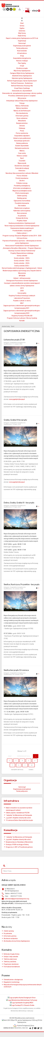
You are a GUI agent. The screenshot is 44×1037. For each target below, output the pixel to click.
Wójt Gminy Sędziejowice (22, 71)
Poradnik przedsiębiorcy (22, 186)
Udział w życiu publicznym (22, 138)
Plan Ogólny (22, 63)
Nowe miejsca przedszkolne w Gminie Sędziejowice (22, 226)
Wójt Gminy (22, 33)
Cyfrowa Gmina (22, 238)
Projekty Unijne (22, 220)
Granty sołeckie (22, 255)
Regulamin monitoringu (11, 982)
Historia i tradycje (22, 61)
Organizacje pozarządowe (22, 46)
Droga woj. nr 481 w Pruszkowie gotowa (19, 847)
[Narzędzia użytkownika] (37, 343)
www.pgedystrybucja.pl (17, 399)
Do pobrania (22, 216)
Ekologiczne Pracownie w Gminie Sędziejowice (22, 280)
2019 (22, 288)
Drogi (22, 56)
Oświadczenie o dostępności (13, 979)
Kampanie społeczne (22, 148)
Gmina (22, 26)
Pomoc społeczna (22, 133)
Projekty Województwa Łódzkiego (22, 253)
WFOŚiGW (22, 275)
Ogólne (22, 28)
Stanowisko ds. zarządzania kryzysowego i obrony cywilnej (22, 93)
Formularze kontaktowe (12, 966)
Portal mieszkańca (22, 178)
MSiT (22, 303)
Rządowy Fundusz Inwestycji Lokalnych (22, 295)
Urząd (22, 66)
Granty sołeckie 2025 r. (22, 266)
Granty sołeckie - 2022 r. (22, 260)
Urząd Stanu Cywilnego (22, 88)
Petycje (22, 103)
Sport (22, 158)
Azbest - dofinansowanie (22, 278)
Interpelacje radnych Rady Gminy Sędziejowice (22, 101)
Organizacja (22, 41)
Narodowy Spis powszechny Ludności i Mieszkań (22, 173)
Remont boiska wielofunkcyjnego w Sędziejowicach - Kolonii (22, 268)
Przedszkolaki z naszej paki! (22, 230)
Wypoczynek (22, 163)
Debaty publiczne (22, 143)
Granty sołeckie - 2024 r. (22, 263)
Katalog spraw (22, 198)
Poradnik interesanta (22, 203)
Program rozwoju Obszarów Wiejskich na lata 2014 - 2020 (22, 235)
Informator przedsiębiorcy (22, 188)
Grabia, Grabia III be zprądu (15, 420)
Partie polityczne (22, 48)
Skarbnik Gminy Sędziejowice (22, 76)
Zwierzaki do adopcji (22, 168)
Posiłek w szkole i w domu (22, 300)
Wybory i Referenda (22, 106)
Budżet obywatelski (22, 145)
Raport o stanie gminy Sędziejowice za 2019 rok (22, 38)
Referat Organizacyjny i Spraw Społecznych (22, 81)
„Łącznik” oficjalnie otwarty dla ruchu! (18, 818)
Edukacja (22, 128)
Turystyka (22, 161)
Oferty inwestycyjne (22, 193)
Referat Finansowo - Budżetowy (22, 83)
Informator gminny (22, 116)
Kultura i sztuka (22, 156)
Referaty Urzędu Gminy (11, 954)
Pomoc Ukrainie (22, 176)
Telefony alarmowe (10, 959)
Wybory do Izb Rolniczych (22, 111)
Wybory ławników (22, 108)
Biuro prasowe (22, 213)
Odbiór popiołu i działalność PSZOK (17, 813)
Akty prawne (22, 98)
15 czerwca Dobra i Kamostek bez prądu (19, 820)
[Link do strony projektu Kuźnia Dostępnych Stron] (22, 997)
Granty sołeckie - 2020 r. (22, 258)
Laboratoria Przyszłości (22, 298)
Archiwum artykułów (11, 938)
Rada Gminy (22, 36)
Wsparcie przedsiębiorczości (22, 191)
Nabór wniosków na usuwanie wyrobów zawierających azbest (19, 809)
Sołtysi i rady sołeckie (11, 956)
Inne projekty (22, 293)
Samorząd (22, 43)
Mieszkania (22, 120)
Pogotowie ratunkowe (11, 964)
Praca (22, 131)
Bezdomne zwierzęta (22, 166)
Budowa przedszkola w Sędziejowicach (22, 223)
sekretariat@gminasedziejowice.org (17, 899)
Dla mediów (22, 205)
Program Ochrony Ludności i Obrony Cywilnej (22, 318)
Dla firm (22, 180)
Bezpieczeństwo (22, 123)
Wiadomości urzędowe (22, 208)
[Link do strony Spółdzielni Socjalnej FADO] (22, 1003)
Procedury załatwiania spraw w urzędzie (22, 96)
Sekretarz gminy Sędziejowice (22, 78)
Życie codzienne (22, 118)
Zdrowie (22, 126)
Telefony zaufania (10, 961)
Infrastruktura (22, 53)
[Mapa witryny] (19, 9)
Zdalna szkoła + (22, 233)
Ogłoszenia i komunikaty (22, 201)
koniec (31, 769)
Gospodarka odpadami (22, 136)
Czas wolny (22, 153)
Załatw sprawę (22, 195)
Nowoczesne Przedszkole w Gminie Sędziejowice (22, 245)
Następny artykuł (17, 769)
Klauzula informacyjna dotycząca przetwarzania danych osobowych (23, 986)
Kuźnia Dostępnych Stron (25, 1025)
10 (31, 765)
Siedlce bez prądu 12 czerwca (16, 670)
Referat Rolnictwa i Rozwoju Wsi (22, 86)
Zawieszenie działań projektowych (22, 228)
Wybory (22, 151)
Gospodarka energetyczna (22, 58)
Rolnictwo (22, 170)
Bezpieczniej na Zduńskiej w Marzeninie (19, 842)
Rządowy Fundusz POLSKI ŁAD (22, 316)
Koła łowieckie (22, 51)
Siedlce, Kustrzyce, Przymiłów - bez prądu (21, 584)
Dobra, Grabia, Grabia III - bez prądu (19, 502)
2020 (22, 291)
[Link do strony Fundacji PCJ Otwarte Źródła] (22, 1005)
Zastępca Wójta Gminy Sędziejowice (22, 73)
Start (22, 23)
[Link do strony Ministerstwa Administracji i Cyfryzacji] (21, 1000)
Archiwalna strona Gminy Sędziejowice (17, 941)
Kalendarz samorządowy (22, 210)
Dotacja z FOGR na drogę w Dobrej (17, 844)
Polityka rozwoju (21, 183)
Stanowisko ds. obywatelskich (22, 91)
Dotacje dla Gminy (22, 218)
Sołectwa (22, 31)
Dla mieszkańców (22, 113)
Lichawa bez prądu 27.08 (14, 339)
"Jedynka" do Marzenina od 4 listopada (19, 815)
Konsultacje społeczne (22, 141)
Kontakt (22, 320)
